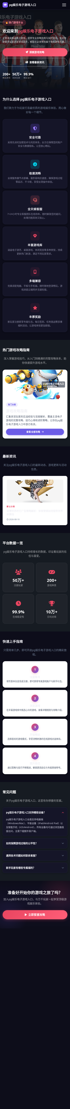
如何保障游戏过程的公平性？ (22, 843)
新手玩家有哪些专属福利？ (20, 867)
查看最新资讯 (36, 62)
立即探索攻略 (36, 915)
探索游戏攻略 (36, 52)
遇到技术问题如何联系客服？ (22, 855)
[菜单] (64, 5)
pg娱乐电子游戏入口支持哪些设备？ (26, 812)
